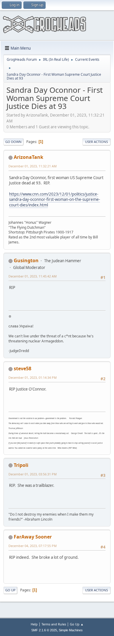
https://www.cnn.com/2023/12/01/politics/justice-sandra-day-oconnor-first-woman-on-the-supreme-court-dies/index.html (54, 199)
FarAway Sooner (33, 537)
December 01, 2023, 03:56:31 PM (32, 474)
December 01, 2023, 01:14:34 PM (32, 377)
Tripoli (21, 465)
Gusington (26, 260)
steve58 (22, 368)
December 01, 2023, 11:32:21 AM (32, 166)
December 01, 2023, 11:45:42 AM (32, 276)
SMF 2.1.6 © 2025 (44, 630)
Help (34, 624)
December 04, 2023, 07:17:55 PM (32, 546)
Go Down (13, 141)
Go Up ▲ (77, 624)
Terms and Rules (54, 624)
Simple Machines (71, 630)
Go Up (10, 590)
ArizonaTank (28, 157)
